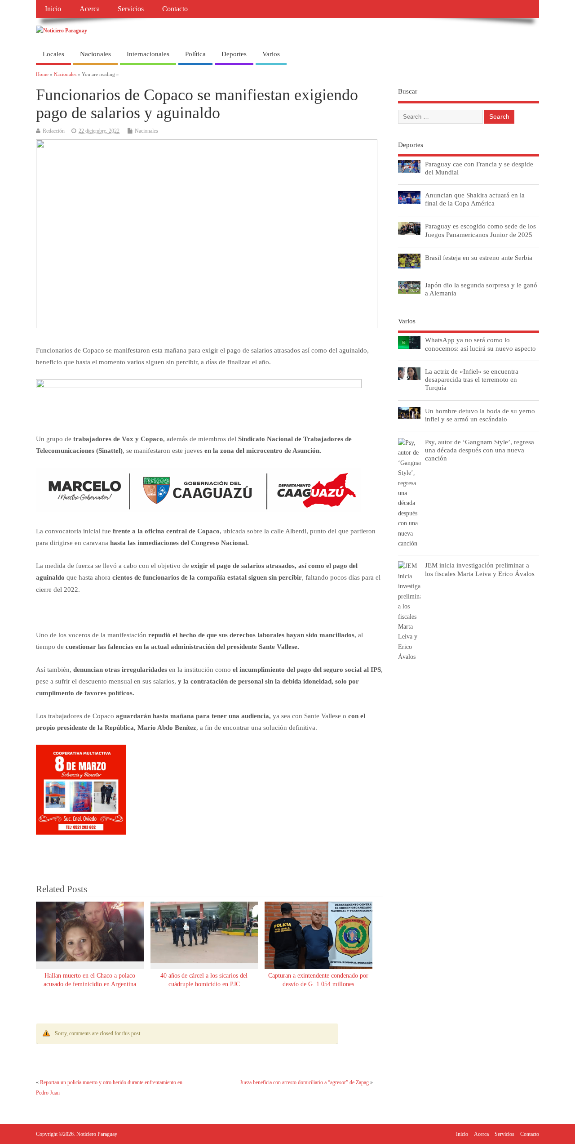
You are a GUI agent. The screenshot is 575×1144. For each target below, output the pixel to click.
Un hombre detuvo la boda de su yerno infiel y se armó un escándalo (480, 415)
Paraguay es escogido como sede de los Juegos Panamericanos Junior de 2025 (480, 230)
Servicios (131, 9)
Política (195, 54)
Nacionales (95, 54)
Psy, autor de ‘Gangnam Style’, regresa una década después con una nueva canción (479, 450)
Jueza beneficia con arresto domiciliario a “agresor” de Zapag (304, 1082)
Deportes (234, 54)
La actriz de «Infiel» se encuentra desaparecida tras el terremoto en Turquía (471, 379)
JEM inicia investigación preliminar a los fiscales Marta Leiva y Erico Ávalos (480, 569)
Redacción (54, 131)
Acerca (90, 9)
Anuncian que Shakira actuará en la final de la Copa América (475, 199)
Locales (53, 54)
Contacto (175, 9)
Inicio (53, 9)
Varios (271, 54)
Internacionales (148, 54)
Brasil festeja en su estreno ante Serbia (478, 257)
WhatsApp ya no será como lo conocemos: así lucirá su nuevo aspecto (480, 344)
